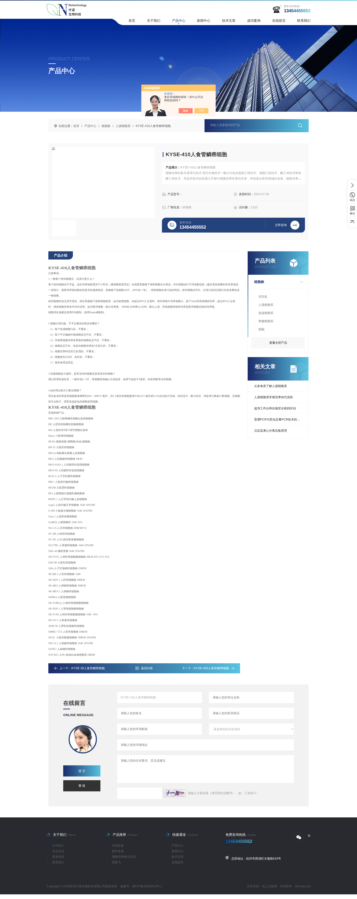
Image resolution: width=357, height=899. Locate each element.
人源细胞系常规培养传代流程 (273, 397)
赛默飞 (116, 862)
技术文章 (228, 20)
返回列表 (147, 668)
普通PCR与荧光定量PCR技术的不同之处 (281, 419)
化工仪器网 (269, 886)
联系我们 (304, 20)
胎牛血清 (118, 851)
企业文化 (58, 851)
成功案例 (253, 20)
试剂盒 (262, 296)
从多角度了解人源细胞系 (270, 386)
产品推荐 (119, 835)
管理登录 (286, 886)
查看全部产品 (278, 342)
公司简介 (58, 845)
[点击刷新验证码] (175, 793)
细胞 (261, 329)
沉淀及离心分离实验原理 (270, 430)
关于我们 (153, 20)
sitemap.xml (303, 886)
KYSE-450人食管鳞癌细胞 (211, 668)
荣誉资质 (58, 856)
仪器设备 (118, 845)
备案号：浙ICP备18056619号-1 (141, 886)
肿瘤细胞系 (265, 321)
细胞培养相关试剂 (124, 856)
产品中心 (178, 20)
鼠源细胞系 (265, 313)
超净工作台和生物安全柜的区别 (275, 408)
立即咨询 (281, 225)
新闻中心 (203, 20)
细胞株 (106, 126)
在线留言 (279, 20)
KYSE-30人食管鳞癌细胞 (88, 668)
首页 (131, 20)
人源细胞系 (123, 126)
